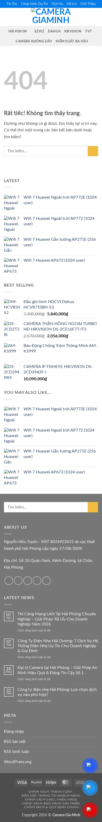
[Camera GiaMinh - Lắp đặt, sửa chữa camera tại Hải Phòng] (51, 17)
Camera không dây (34, 41)
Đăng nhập (14, 731)
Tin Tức (11, 3)
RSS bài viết (15, 742)
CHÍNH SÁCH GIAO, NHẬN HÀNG (51, 799)
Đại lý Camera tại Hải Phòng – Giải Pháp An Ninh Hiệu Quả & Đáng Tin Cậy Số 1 (57, 670)
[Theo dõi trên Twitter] (18, 580)
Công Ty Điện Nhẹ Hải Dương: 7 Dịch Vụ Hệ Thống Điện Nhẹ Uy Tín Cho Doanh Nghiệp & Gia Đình (58, 646)
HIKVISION (17, 31)
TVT (88, 31)
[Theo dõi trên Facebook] (8, 580)
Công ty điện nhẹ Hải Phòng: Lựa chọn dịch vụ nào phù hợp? (57, 692)
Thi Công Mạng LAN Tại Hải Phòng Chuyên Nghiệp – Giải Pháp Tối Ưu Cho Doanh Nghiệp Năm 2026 (57, 619)
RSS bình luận (16, 752)
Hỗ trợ (72, 3)
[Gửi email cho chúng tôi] (27, 580)
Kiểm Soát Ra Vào (72, 41)
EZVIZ (39, 31)
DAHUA (54, 31)
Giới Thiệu (88, 3)
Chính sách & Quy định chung (51, 807)
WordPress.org (17, 762)
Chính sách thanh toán (50, 791)
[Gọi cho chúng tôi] (37, 580)
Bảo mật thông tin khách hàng (51, 795)
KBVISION (72, 31)
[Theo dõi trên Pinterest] (46, 580)
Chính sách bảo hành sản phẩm (51, 803)
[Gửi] (93, 151)
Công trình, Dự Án (34, 3)
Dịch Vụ (57, 3)
